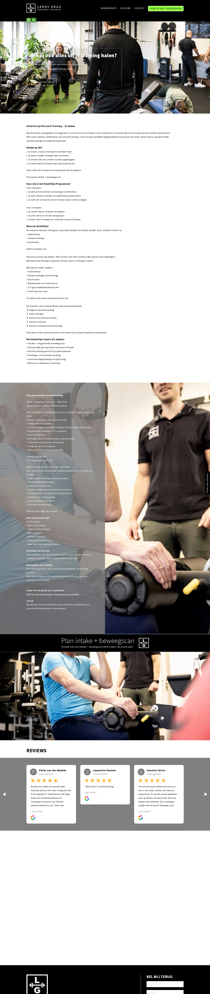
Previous (4, 794)
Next (205, 794)
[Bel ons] (34, 20)
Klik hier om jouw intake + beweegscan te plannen (52, 594)
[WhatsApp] (28, 20)
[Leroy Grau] (43, 8)
